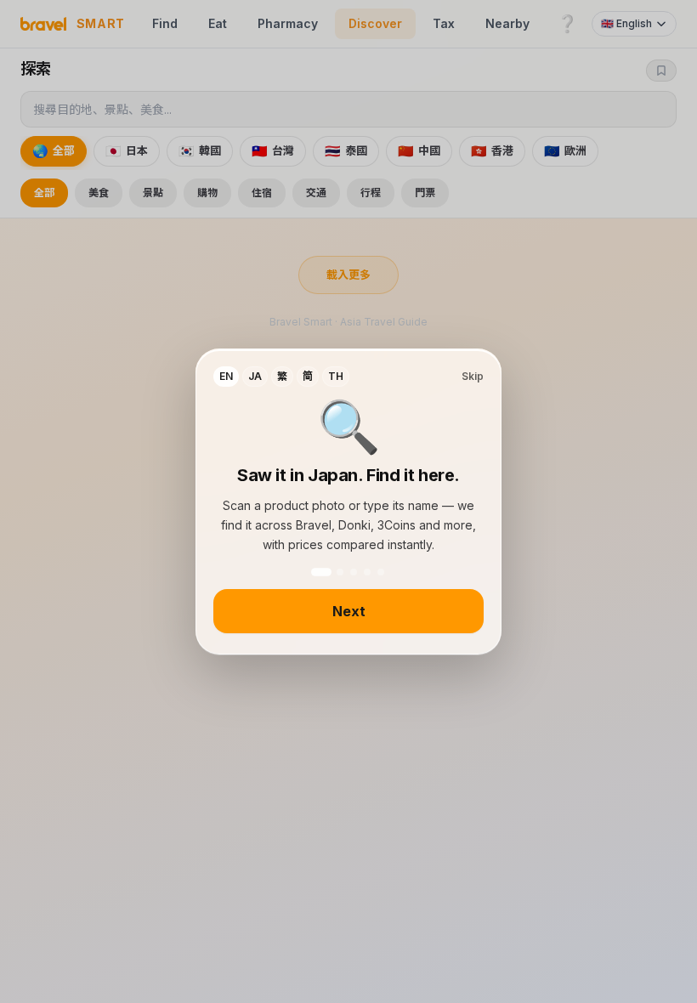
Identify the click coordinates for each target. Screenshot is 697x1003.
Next (349, 611)
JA (255, 376)
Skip (473, 376)
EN (226, 376)
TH (335, 376)
